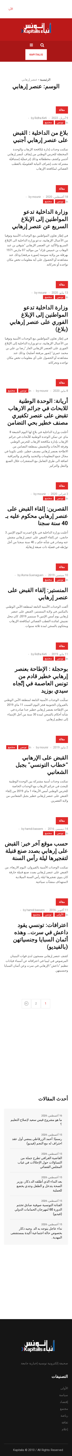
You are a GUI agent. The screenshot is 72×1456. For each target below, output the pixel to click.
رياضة (64, 1415)
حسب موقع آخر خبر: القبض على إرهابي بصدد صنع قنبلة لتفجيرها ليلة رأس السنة (36, 851)
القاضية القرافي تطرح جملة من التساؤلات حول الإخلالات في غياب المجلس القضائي (40, 1162)
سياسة (63, 1395)
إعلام (65, 1429)
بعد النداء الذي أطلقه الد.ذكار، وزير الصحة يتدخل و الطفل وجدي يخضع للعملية (39, 1186)
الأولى (59, 915)
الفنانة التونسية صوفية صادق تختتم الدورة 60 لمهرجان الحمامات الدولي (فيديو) (38, 1209)
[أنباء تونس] (36, 28)
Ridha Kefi (41, 118)
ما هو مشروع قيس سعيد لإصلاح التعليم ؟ (36, 1122)
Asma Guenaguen (32, 575)
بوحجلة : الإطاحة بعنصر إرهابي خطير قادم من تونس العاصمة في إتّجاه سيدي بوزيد (40, 680)
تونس (60, 122)
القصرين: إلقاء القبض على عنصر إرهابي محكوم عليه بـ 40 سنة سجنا (36, 516)
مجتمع (48, 122)
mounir (36, 197)
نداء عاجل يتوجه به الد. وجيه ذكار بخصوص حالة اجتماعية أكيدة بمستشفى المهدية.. (36, 1233)
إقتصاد (64, 1402)
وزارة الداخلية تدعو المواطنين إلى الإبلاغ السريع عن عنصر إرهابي (40, 219)
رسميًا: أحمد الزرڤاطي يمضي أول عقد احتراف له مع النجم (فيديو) (37, 1141)
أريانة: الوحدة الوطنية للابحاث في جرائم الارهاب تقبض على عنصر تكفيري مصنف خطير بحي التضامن (37, 412)
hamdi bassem (34, 829)
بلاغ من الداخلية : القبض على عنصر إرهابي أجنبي (40, 136)
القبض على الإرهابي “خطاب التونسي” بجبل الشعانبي (42, 765)
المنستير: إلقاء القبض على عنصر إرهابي (38, 594)
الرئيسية (45, 79)
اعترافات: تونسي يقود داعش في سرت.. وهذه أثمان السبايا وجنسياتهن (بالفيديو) (40, 936)
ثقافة (65, 1422)
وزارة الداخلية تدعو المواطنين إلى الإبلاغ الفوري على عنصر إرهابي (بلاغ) (39, 318)
